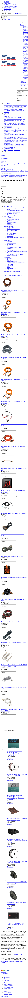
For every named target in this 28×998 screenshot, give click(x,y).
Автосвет (25, 57)
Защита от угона (8, 103)
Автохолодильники (12, 250)
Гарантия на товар (8, 987)
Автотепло (6, 137)
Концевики (7, 110)
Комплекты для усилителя (16, 121)
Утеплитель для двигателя (11, 138)
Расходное (9, 224)
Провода (25, 43)
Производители (8, 994)
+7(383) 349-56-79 (17, 13)
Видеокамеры (10, 234)
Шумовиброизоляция (9, 148)
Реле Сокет (10, 264)
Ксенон (22, 134)
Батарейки (6, 112)
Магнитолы (7, 114)
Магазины (6, 980)
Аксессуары (7, 133)
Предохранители (11, 268)
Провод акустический (14, 123)
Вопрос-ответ (7, 992)
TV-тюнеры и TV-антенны (14, 118)
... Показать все (18, 120)
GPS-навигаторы (11, 233)
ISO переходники (20, 119)
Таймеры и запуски (20, 110)
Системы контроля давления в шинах (17, 251)
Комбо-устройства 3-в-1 (18, 129)
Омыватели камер (8, 136)
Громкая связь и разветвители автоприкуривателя (15, 255)
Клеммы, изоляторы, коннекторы (12, 145)
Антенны (19, 117)
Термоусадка (10, 265)
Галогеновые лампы (14, 134)
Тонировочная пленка (9, 140)
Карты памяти (7, 129)
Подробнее (10, 759)
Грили (14, 117)
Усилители (6, 116)
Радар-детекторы (19, 130)
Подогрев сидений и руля (16, 137)
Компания (3, 972)
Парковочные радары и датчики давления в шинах (15, 238)
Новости (6, 978)
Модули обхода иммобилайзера (12, 106)
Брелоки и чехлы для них (13, 212)
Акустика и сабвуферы (16, 114)
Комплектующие (8, 109)
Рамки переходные (9, 120)
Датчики (12, 110)
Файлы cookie (7, 988)
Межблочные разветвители (18, 124)
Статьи (5, 991)
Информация (4, 973)
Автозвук (25, 36)
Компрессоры (10, 253)
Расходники (7, 143)
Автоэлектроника (8, 127)
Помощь (3, 974)
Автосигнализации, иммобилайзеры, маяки (15, 105)
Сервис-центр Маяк (6, 949)
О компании (23, 84)
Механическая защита (17, 107)
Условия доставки (8, 985)
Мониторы (10, 236)
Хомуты (25, 70)
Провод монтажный (19, 144)
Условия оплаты (8, 984)
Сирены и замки (17, 109)
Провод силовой (19, 175)
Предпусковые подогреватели (12, 150)
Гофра (8, 267)
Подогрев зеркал (22, 138)
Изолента (25, 68)
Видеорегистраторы (9, 130)
